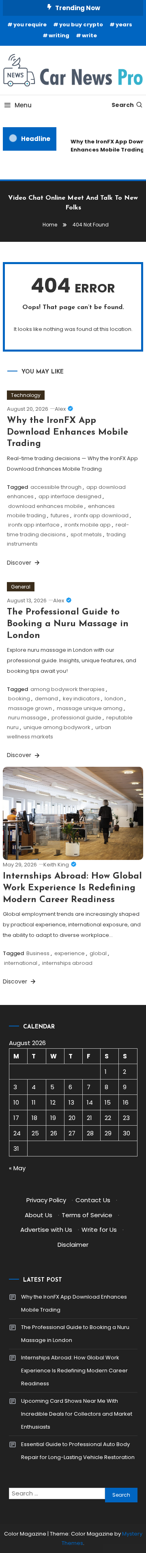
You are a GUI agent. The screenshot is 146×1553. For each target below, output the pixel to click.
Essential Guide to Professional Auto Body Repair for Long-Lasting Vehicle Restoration (78, 1450)
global (98, 953)
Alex (60, 409)
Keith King (56, 864)
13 (71, 1102)
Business (37, 953)
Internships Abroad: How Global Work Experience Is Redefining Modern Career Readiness (72, 888)
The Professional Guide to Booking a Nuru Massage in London (68, 624)
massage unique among (89, 708)
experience (69, 953)
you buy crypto (81, 24)
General (20, 586)
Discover (20, 563)
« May (17, 1168)
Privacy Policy (46, 1200)
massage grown (30, 708)
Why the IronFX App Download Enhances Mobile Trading (67, 432)
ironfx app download (101, 515)
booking (19, 698)
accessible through (56, 487)
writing (59, 35)
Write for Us (99, 1229)
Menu (23, 105)
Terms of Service (87, 1215)
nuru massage (27, 717)
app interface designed (70, 496)
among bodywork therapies (67, 689)
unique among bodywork (57, 727)
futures (60, 515)
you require (30, 24)
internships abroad (67, 963)
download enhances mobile (45, 506)
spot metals (86, 534)
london (114, 698)
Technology (26, 395)
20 (72, 1118)
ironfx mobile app (87, 525)
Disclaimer (73, 1244)
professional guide (76, 717)
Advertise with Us (46, 1229)
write (89, 35)
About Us (38, 1215)
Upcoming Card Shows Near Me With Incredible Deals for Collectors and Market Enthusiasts (76, 1414)
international (20, 963)
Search (123, 105)
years (124, 24)
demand (46, 698)
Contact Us (92, 1200)
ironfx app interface (34, 525)
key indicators (81, 698)
